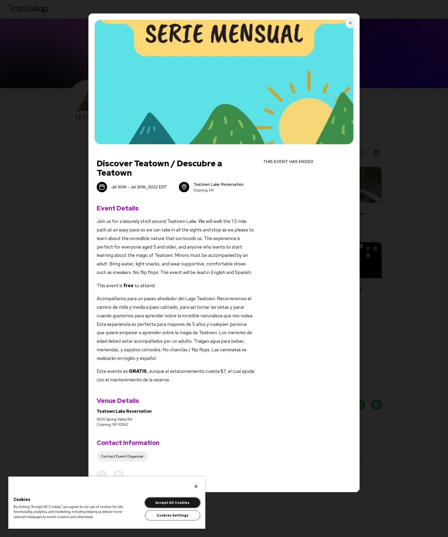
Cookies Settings (172, 515)
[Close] (196, 486)
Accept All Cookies (172, 502)
